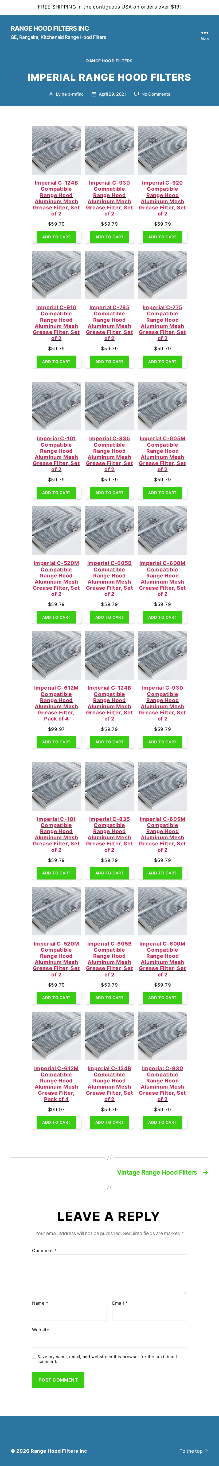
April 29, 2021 (112, 94)
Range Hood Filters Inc (50, 28)
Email (120, 1303)
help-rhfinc (73, 94)
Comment (44, 1250)
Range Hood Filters (109, 61)
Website (40, 1329)
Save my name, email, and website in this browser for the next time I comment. (107, 1359)
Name (40, 1303)
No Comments (156, 94)
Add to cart (56, 237)
